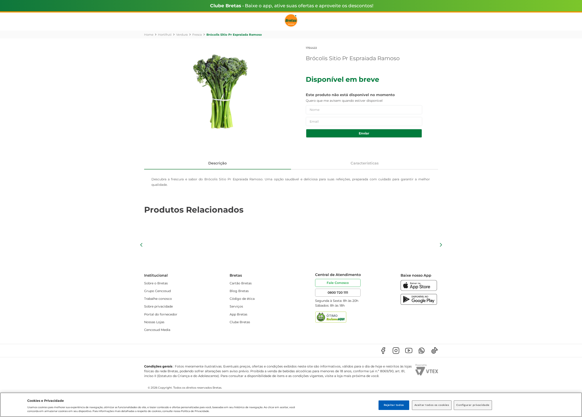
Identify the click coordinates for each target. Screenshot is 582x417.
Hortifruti (165, 34)
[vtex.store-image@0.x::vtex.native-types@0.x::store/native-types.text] (383, 350)
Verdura (182, 34)
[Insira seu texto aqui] (419, 290)
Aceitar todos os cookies (431, 405)
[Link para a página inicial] (148, 34)
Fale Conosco (338, 283)
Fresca (197, 34)
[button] (141, 245)
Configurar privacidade (472, 405)
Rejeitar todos (394, 405)
